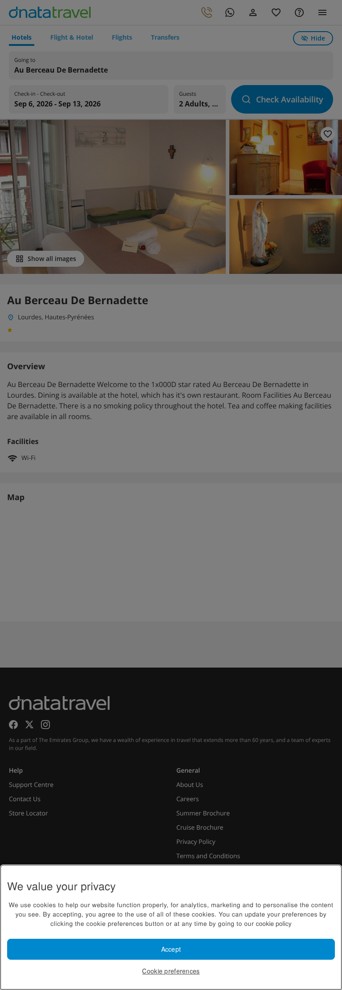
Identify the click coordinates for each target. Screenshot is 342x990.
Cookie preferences (171, 970)
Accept (171, 949)
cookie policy (274, 923)
